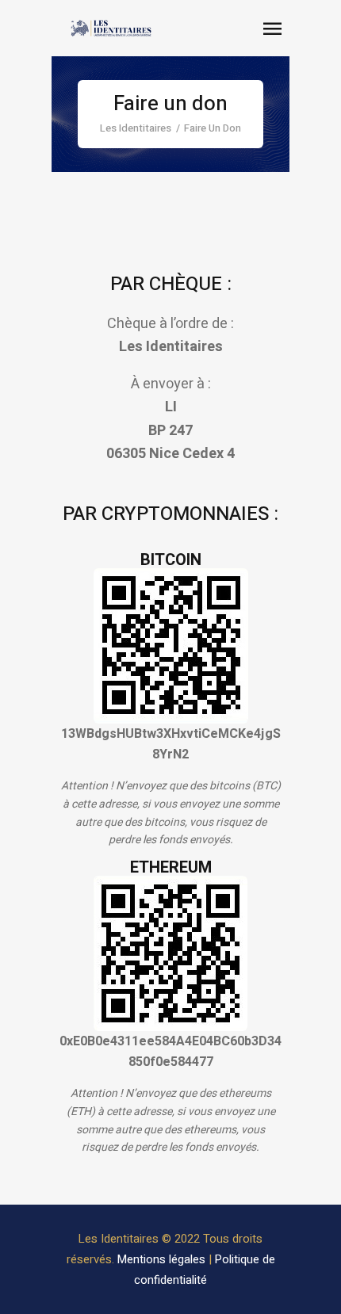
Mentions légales (161, 1259)
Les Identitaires (135, 128)
